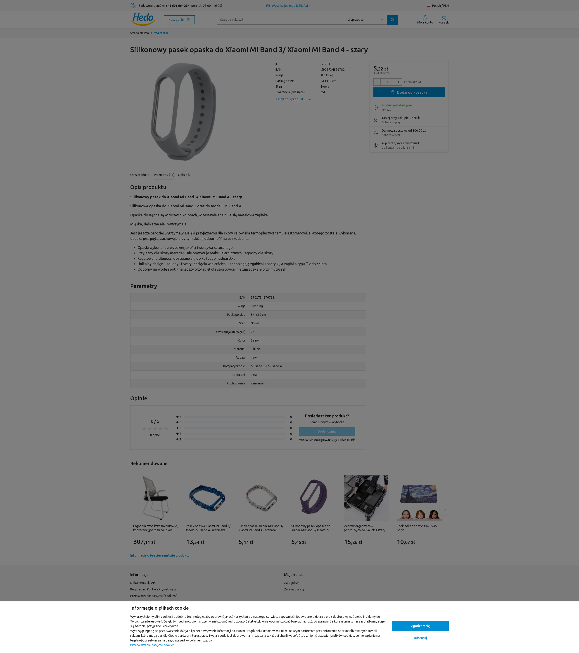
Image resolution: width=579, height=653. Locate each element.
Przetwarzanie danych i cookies (152, 645)
